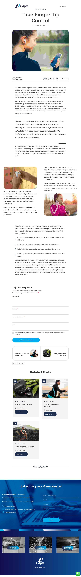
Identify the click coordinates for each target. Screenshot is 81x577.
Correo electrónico (18, 317)
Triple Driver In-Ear (23, 404)
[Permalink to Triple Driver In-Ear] (26, 388)
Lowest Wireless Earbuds (51, 405)
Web (13, 325)
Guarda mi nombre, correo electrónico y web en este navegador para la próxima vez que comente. (39, 333)
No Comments (64, 78)
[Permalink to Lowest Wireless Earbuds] (55, 388)
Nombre (15, 309)
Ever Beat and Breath (24, 447)
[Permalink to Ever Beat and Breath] (26, 431)
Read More (20, 412)
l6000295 (19, 80)
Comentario (16, 296)
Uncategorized (21, 401)
